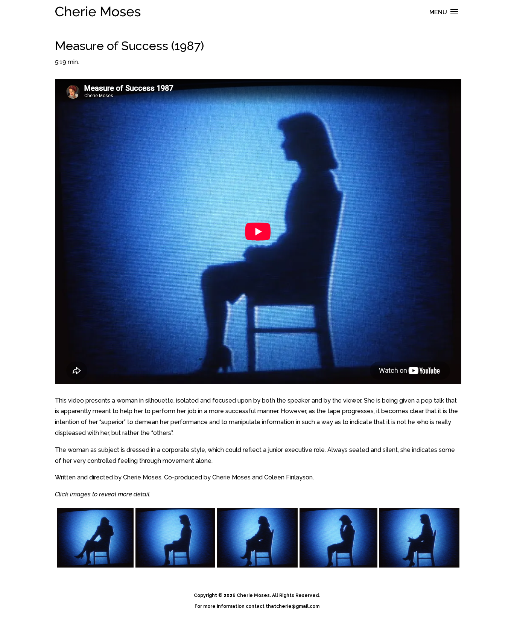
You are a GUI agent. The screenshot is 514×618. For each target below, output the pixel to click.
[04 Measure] (338, 538)
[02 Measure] (175, 538)
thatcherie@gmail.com (292, 606)
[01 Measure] (95, 538)
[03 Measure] (257, 538)
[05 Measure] (419, 538)
